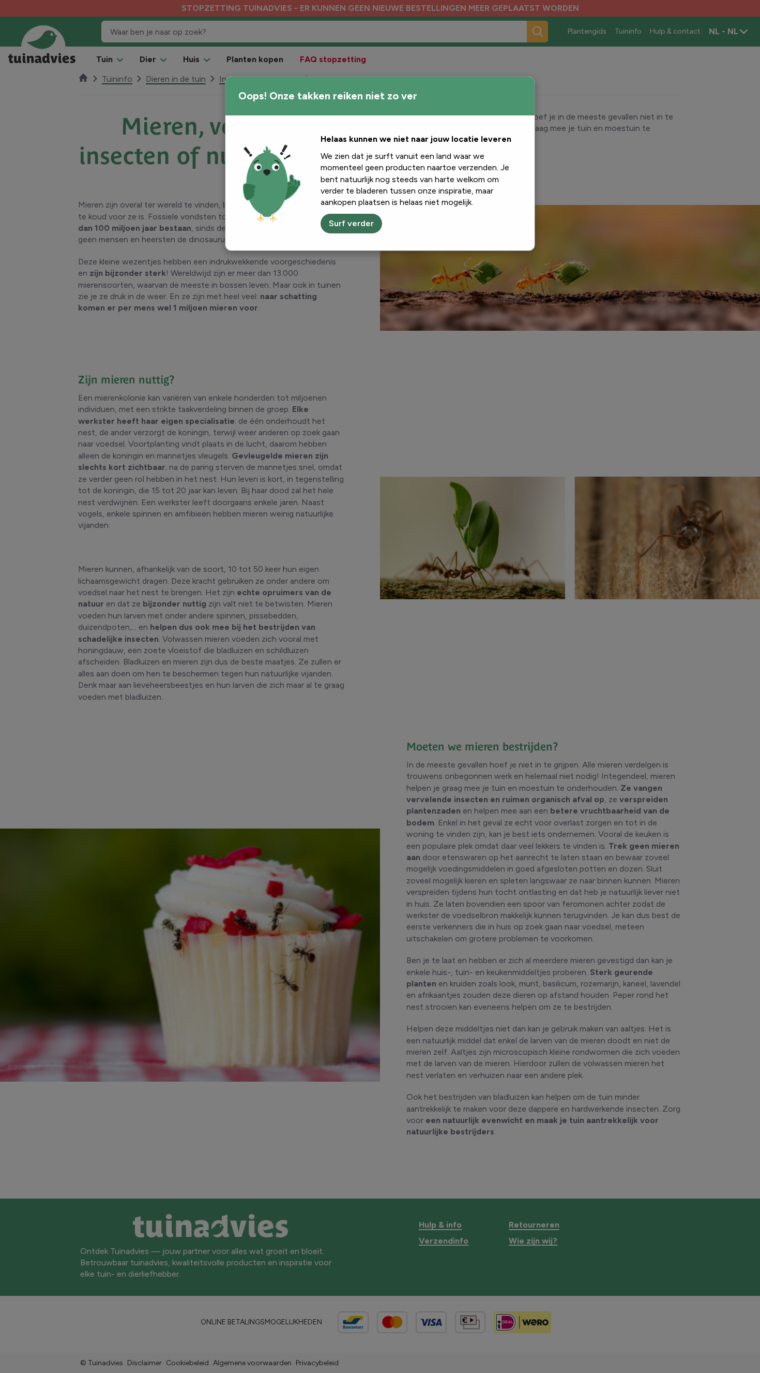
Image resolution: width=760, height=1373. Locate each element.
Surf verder (351, 223)
